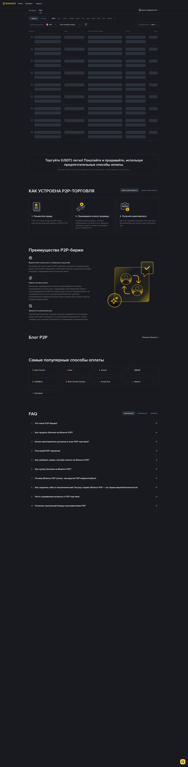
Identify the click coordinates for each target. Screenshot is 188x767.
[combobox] (51, 24)
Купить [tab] (34, 18)
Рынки (20, 3)
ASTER (109, 18)
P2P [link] (40, 10)
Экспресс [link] (32, 10)
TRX (98, 18)
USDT (53, 18)
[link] (44, 370)
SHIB (93, 18)
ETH (82, 18)
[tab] (32, 10)
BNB (77, 18)
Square (38, 3)
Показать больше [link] (149, 337)
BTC (59, 18)
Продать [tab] (44, 18)
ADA (88, 18)
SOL (103, 18)
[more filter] (86, 24)
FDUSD (71, 18)
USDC (65, 18)
